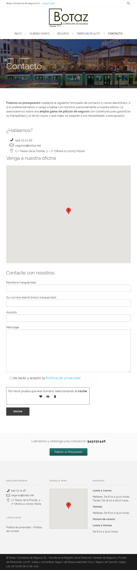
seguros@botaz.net (28, 145)
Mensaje (12, 327)
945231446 (49, 3)
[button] (68, 211)
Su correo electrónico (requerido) (31, 297)
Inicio (11, 58)
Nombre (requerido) (21, 282)
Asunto (11, 312)
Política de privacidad (63, 378)
